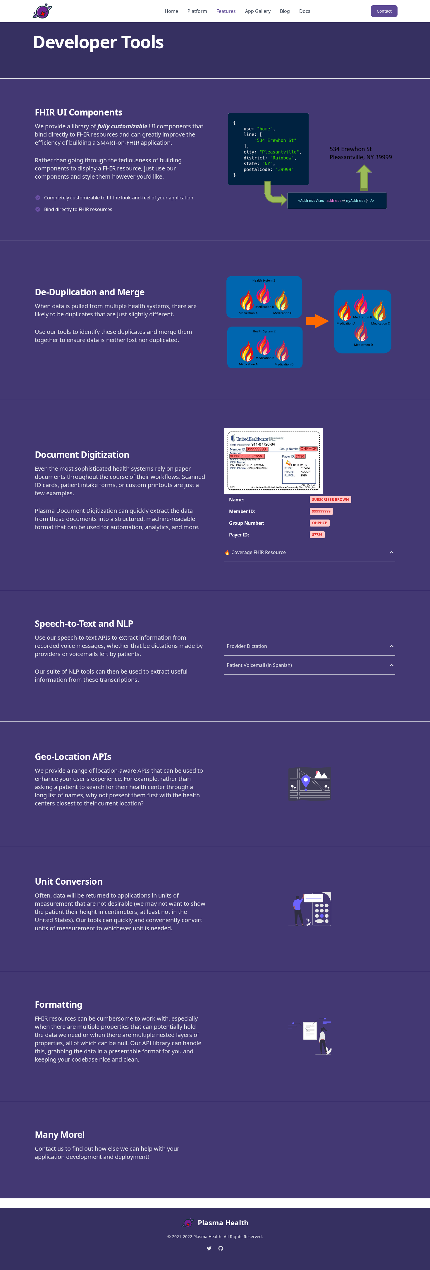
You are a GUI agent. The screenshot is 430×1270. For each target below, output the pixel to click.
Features (226, 11)
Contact (384, 11)
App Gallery (258, 11)
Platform (197, 11)
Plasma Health (223, 1222)
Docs (304, 11)
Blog (285, 11)
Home (171, 11)
